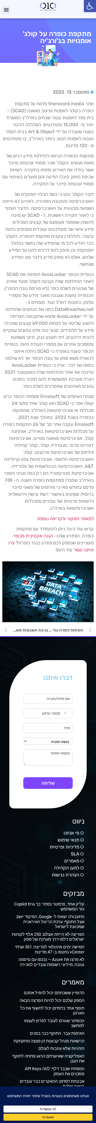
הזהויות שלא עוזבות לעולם (61, 1048)
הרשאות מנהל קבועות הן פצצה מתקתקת (49, 1040)
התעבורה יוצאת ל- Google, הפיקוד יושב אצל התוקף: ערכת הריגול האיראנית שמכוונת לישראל (50, 921)
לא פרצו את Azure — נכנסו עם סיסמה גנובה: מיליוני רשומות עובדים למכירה (51, 962)
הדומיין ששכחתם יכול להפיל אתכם (54, 992)
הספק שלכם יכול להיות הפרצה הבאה (52, 1000)
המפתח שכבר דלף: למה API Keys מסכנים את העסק (54, 1071)
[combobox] (67, 713)
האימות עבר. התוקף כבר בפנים (57, 1033)
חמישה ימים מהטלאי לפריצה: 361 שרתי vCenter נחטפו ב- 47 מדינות (49, 949)
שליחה (48, 783)
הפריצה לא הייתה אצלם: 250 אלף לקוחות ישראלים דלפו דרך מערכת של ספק (48, 937)
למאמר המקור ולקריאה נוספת (65, 518)
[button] (90, 6)
